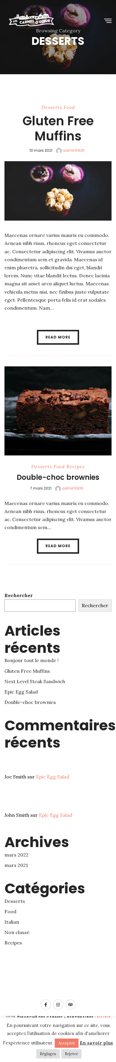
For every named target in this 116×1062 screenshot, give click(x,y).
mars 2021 (16, 865)
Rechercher (18, 595)
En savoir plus (96, 1043)
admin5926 (73, 150)
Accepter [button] (66, 1043)
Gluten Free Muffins (58, 128)
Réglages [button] (48, 1053)
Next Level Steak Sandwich (34, 681)
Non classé (16, 932)
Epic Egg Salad (21, 692)
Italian (11, 922)
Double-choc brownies (58, 477)
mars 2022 (16, 855)
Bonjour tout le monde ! (31, 660)
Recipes (75, 466)
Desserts (51, 107)
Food (69, 107)
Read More (58, 337)
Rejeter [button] (71, 1053)
